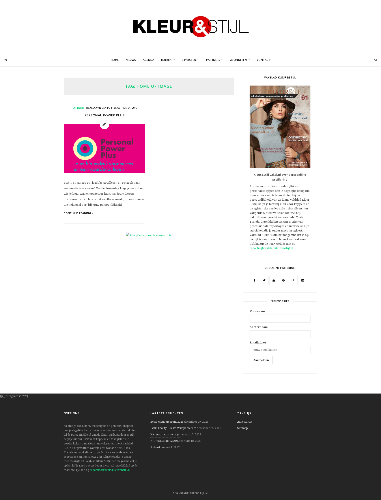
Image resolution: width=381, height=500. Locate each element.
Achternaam (259, 327)
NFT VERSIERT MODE (164, 441)
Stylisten (189, 60)
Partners (213, 60)
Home (115, 60)
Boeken (166, 60)
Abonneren (238, 60)
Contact (263, 60)
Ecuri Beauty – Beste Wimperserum (173, 428)
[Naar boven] (370, 485)
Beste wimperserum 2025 (166, 422)
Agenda (148, 60)
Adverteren (244, 422)
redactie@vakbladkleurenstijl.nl (271, 248)
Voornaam (257, 311)
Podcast (155, 447)
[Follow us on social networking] (5, 60)
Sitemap (242, 428)
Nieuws (131, 60)
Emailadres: (258, 342)
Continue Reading (78, 213)
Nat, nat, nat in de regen (165, 434)
